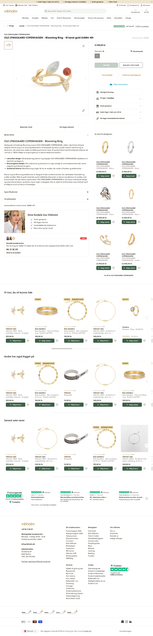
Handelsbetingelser (95, 538)
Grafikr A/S (87, 631)
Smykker (35, 18)
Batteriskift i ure (72, 581)
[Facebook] (122, 622)
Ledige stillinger (116, 538)
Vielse (109, 18)
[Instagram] (126, 622)
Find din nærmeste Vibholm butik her (35, 561)
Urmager (69, 586)
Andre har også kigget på (132, 75)
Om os (112, 531)
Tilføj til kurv (16, 341)
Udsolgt (106, 65)
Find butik (122, 5)
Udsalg (128, 18)
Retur (90, 546)
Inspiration (70, 548)
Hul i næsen (70, 578)
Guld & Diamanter (64, 18)
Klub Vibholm (33, 5)
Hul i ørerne (10, 5)
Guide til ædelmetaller (96, 576)
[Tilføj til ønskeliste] (83, 46)
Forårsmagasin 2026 (73, 531)
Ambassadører (71, 556)
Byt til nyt (69, 573)
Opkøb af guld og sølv (74, 568)
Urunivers (69, 541)
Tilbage (11, 26)
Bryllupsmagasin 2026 (74, 533)
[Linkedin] (130, 622)
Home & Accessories (96, 18)
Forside (21, 26)
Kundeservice (134, 5)
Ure (52, 18)
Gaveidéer (118, 18)
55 (97, 56)
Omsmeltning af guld (74, 593)
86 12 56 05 (12, 249)
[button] (118, 99)
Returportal (70, 571)
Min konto (146, 5)
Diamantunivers (72, 538)
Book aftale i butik (73, 598)
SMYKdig (69, 558)
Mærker (45, 18)
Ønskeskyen (70, 546)
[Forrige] (17, 78)
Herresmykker (79, 18)
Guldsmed (70, 588)
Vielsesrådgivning (73, 596)
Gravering (70, 583)
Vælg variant (104, 176)
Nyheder (25, 18)
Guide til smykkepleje (96, 571)
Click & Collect (93, 536)
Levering (91, 551)
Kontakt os (114, 536)
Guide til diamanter (95, 573)
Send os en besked (13, 252)
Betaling (91, 553)
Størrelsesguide (138, 51)
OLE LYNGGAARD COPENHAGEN (17, 34)
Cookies (91, 556)
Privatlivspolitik (94, 543)
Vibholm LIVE (22, 5)
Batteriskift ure (93, 578)
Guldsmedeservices (73, 591)
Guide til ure (93, 583)
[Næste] (85, 78)
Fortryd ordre (93, 541)
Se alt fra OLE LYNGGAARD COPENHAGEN (118, 275)
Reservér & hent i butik (131, 65)
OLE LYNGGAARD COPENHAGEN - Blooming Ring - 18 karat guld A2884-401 (53, 26)
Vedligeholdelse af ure (96, 581)
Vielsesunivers (71, 536)
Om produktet (107, 75)
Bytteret (91, 548)
